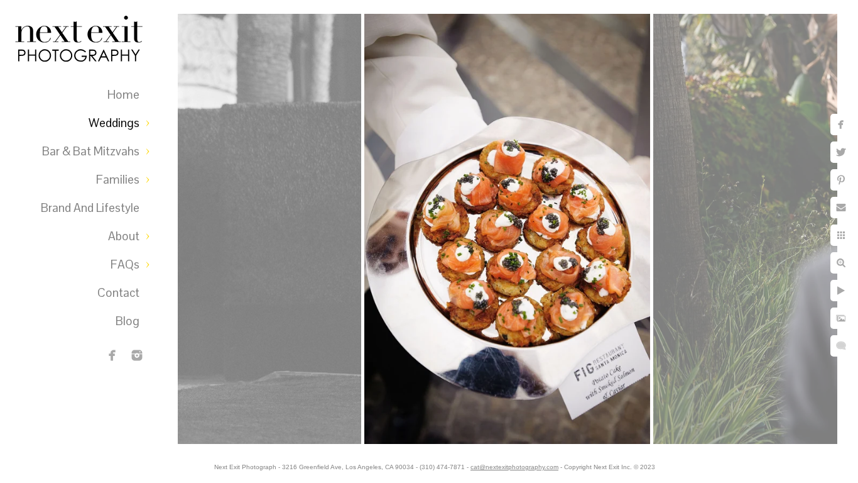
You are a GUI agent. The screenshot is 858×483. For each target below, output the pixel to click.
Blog (127, 321)
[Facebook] (112, 355)
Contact (118, 293)
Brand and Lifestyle (90, 208)
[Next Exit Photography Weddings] (137, 355)
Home (123, 95)
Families (117, 179)
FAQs (125, 264)
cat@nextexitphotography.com (514, 467)
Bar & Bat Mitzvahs (90, 151)
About (123, 236)
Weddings (114, 123)
